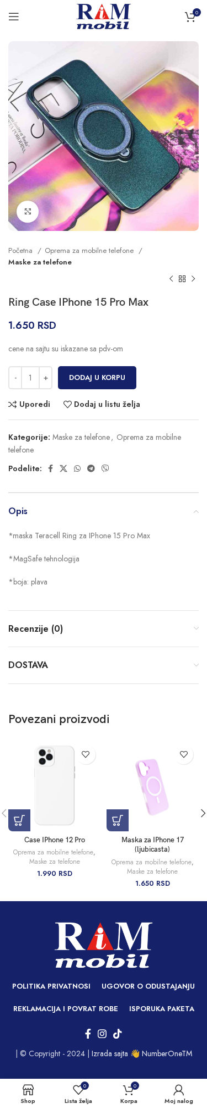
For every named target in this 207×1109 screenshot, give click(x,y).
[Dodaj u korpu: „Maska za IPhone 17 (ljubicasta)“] (118, 820)
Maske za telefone (40, 262)
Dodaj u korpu (97, 377)
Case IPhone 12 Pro (54, 840)
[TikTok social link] (117, 1033)
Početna (21, 250)
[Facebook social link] (50, 468)
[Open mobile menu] (14, 16)
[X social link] (63, 468)
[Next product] (193, 279)
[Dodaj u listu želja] (85, 754)
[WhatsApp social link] (77, 468)
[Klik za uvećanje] (28, 212)
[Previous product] (171, 279)
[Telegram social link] (91, 468)
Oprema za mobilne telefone (90, 250)
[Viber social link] (105, 468)
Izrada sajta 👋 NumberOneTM (142, 1053)
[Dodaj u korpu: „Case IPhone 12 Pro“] (19, 820)
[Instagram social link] (102, 1033)
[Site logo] (103, 15)
